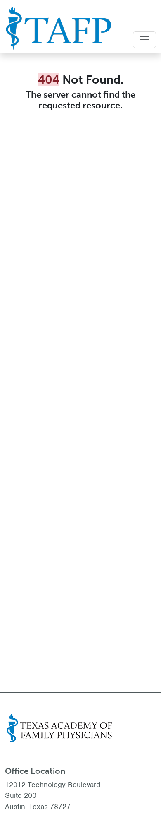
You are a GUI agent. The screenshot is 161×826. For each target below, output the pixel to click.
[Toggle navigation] (144, 39)
